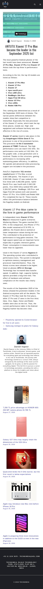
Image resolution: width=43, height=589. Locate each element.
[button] (35, 4)
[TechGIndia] (5, 4)
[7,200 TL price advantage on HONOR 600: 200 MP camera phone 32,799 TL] (21, 403)
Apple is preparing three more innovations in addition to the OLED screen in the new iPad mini (21, 538)
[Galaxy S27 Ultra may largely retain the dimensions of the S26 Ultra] (21, 435)
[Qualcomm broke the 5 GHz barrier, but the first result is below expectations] (21, 467)
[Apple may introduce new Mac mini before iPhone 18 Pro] (21, 500)
